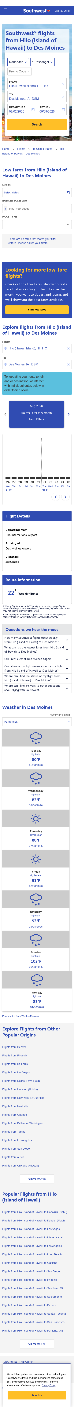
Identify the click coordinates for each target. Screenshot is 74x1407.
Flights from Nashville (15, 1106)
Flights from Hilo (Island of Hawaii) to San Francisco (33, 1322)
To (11, 94)
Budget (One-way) (15, 200)
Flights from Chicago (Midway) (20, 1165)
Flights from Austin (13, 1157)
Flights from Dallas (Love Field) (21, 1080)
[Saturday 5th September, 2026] (68, 478)
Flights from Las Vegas (16, 1072)
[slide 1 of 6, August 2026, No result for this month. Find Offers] (36, 414)
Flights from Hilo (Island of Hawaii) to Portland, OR (32, 1330)
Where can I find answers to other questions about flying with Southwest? (32, 688)
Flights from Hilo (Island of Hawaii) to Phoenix (29, 1279)
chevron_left (5, 414)
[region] (37, 1385)
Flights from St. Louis (15, 1063)
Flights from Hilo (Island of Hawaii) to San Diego (31, 1271)
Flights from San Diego (16, 1148)
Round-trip (16, 62)
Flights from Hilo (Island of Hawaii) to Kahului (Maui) (33, 1220)
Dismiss (37, 1395)
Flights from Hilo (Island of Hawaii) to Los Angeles (32, 1245)
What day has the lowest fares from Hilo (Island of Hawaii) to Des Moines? (34, 650)
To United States (42, 148)
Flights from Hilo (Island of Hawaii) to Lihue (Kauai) (32, 1237)
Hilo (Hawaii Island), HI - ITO (28, 86)
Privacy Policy (48, 1385)
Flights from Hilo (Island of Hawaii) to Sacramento (32, 1296)
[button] (5, 10)
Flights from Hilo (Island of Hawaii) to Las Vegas (31, 1228)
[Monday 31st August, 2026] (38, 478)
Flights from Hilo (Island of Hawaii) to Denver (29, 1305)
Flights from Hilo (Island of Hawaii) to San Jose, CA (33, 1288)
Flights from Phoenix (14, 1055)
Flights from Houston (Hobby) (20, 1089)
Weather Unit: (60, 715)
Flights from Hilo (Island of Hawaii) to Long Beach (32, 1254)
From (13, 81)
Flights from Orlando (14, 1114)
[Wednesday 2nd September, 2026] (50, 478)
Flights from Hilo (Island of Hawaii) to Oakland (29, 1262)
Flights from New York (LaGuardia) (23, 1097)
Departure (17, 107)
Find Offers (36, 419)
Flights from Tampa (13, 1131)
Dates (6, 184)
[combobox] (37, 348)
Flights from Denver (14, 1047)
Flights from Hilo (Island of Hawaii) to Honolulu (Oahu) (34, 1212)
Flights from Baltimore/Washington (22, 1123)
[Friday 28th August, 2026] (20, 478)
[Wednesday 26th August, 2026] (8, 478)
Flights (21, 148)
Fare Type (9, 216)
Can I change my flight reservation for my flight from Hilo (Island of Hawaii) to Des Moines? (33, 669)
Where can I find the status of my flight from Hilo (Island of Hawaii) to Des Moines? (32, 678)
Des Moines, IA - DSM (24, 98)
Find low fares (37, 309)
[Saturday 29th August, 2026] (26, 478)
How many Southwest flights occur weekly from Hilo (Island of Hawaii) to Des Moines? (31, 640)
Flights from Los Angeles (17, 1140)
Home (5, 148)
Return (44, 107)
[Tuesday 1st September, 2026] (44, 478)
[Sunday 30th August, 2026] (32, 478)
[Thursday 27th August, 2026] (14, 478)
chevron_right (69, 414)
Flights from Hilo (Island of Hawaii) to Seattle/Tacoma (34, 1313)
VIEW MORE (37, 1178)
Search (37, 124)
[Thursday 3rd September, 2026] (56, 478)
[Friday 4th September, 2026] (62, 478)
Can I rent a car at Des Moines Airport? (28, 659)
